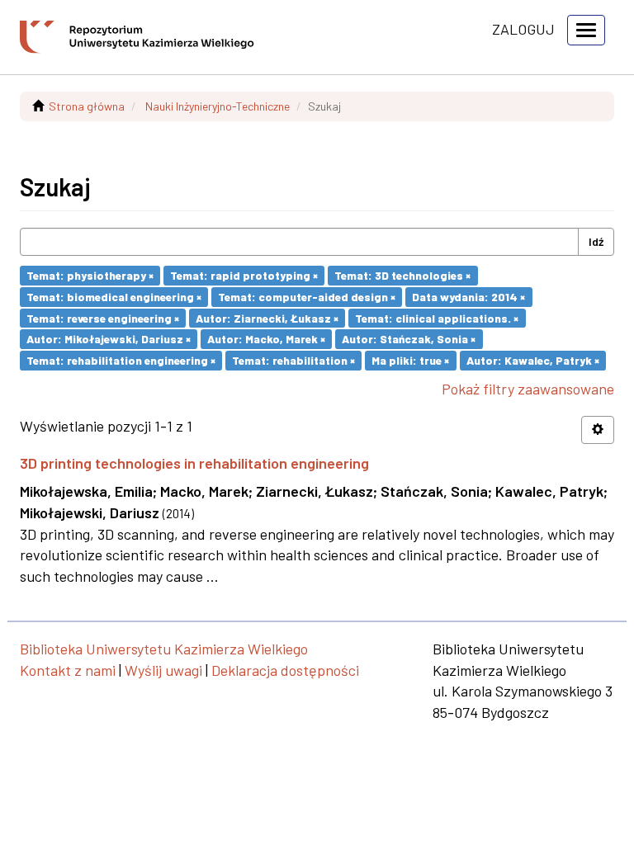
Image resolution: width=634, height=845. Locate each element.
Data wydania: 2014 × (468, 297)
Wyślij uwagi (163, 670)
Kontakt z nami (68, 670)
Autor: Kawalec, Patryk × (532, 360)
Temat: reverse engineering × (102, 317)
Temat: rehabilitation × (293, 360)
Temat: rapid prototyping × (244, 275)
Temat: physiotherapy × (90, 275)
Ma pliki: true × (410, 360)
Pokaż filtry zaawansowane (528, 389)
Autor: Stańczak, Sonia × (409, 339)
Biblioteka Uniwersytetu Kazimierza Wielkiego (164, 649)
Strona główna (87, 106)
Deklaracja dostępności (285, 670)
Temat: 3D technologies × (402, 275)
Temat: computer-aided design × (306, 297)
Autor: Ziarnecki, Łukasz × (267, 317)
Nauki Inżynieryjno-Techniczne (217, 106)
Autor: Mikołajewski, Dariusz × (108, 339)
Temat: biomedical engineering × (113, 297)
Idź (596, 241)
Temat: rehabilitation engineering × (120, 360)
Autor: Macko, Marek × (266, 339)
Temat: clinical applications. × (436, 317)
